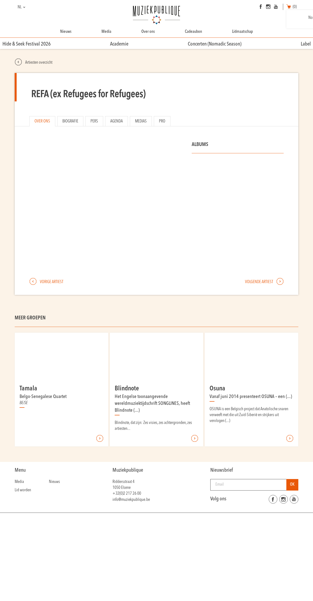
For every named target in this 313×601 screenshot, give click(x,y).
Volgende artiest (259, 282)
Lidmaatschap (242, 32)
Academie (119, 44)
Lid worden (23, 490)
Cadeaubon (193, 32)
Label (306, 44)
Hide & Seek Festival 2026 (26, 44)
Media (106, 32)
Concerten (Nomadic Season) (214, 44)
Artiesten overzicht (38, 62)
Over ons (148, 32)
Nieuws (65, 32)
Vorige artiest (51, 282)
